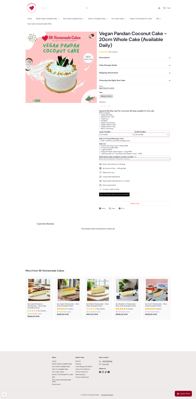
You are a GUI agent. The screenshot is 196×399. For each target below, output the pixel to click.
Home (30, 19)
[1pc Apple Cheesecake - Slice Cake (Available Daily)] (68, 297)
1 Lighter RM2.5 (106, 150)
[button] (104, 52)
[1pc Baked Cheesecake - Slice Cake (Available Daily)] (98, 297)
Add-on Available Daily (97, 19)
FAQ (158, 19)
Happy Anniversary (108, 123)
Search (78, 361)
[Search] (86, 8)
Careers (78, 364)
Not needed (105, 113)
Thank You (105, 119)
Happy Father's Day (108, 127)
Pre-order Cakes (118, 19)
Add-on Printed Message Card (111, 139)
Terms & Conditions (83, 369)
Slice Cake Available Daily (73, 19)
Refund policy (80, 374)
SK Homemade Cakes (51, 270)
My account (56, 384)
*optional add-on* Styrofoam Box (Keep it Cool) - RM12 (121, 154)
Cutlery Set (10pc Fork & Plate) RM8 (114, 146)
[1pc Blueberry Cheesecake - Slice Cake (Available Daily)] (127, 297)
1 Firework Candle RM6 (109, 148)
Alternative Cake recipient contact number (116, 157)
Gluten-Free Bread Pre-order (141, 19)
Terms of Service (82, 372)
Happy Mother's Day (108, 125)
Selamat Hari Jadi (107, 117)
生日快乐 (104, 121)
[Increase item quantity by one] (109, 106)
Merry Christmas (107, 129)
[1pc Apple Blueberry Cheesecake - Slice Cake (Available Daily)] (39, 298)
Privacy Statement (82, 377)
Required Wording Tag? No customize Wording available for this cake (126, 111)
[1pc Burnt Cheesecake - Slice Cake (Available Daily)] (156, 297)
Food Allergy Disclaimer (84, 366)
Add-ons (102, 144)
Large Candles (105, 132)
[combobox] (65, 8)
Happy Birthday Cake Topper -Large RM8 (116, 152)
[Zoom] (61, 67)
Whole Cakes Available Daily (46, 19)
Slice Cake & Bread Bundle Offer (40, 24)
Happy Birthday (107, 115)
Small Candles (140, 132)
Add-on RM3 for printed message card (115, 141)
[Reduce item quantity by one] (101, 106)
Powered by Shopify (107, 395)
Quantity (102, 102)
